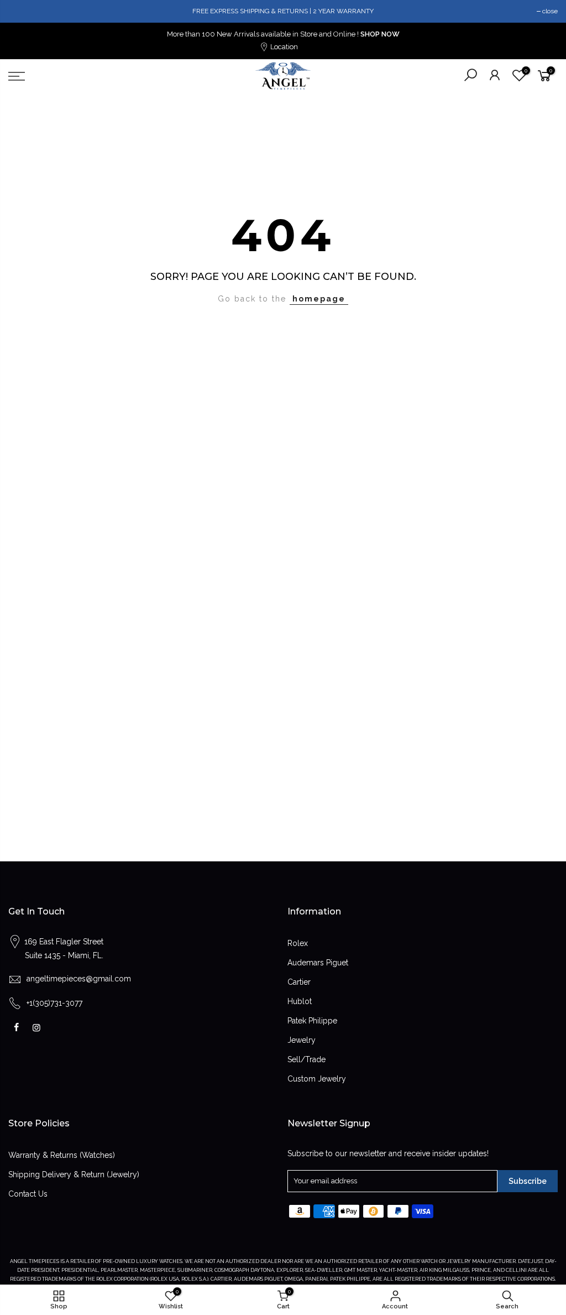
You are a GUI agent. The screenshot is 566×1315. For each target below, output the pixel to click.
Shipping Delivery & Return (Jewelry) (73, 1174)
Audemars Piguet (317, 962)
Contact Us (28, 1193)
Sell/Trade (306, 1059)
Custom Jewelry (316, 1078)
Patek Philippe (312, 1020)
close (550, 11)
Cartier (299, 982)
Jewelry (301, 1040)
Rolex (297, 943)
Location (283, 47)
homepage (318, 298)
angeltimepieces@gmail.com (79, 978)
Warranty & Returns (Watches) (61, 1155)
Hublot (299, 1001)
